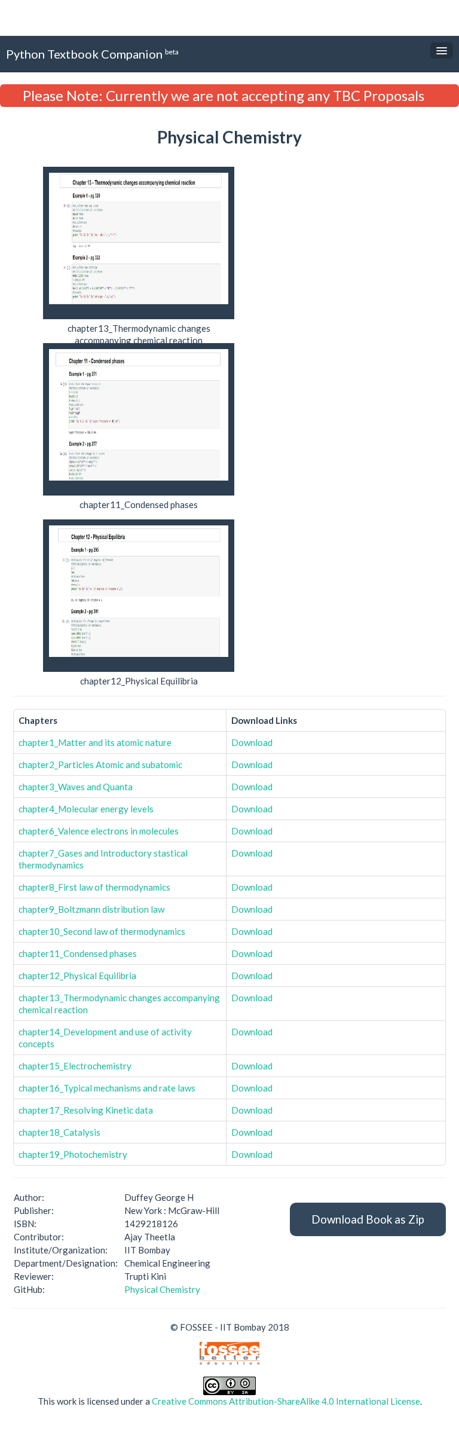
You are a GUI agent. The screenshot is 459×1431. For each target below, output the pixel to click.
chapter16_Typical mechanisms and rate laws (107, 1088)
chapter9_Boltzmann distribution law (91, 909)
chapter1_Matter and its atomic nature (95, 742)
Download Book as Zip (367, 1219)
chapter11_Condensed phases (78, 953)
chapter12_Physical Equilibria (77, 975)
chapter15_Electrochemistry (75, 1065)
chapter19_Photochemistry (73, 1154)
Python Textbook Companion (92, 54)
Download (252, 742)
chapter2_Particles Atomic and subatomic (100, 764)
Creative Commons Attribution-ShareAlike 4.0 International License (286, 1401)
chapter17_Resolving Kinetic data (86, 1110)
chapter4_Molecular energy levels (86, 808)
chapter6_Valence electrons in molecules (99, 830)
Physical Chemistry (162, 1289)
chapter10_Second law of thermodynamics (102, 931)
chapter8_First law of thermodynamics (94, 887)
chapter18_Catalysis (59, 1132)
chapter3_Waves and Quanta (76, 786)
